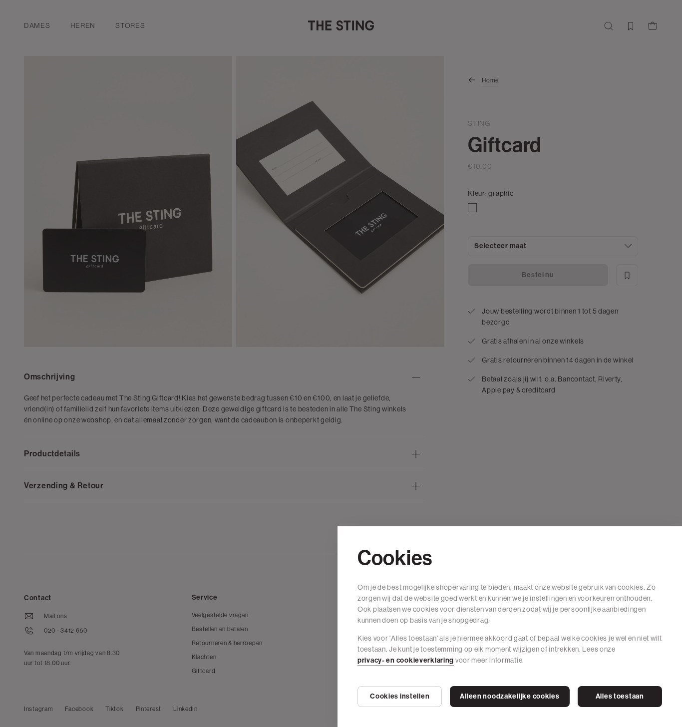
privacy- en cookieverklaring (405, 660)
